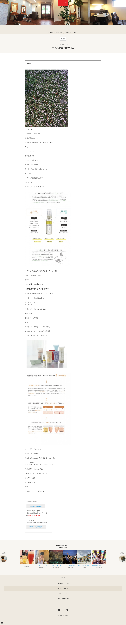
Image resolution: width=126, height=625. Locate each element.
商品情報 (63, 39)
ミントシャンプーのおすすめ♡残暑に (56, 565)
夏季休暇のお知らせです (99, 565)
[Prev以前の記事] (3, 559)
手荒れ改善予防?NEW (70, 32)
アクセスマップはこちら (37, 527)
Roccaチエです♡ (70, 565)
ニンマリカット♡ (41, 565)
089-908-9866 (36, 506)
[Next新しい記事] (122, 559)
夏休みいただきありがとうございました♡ (84, 565)
